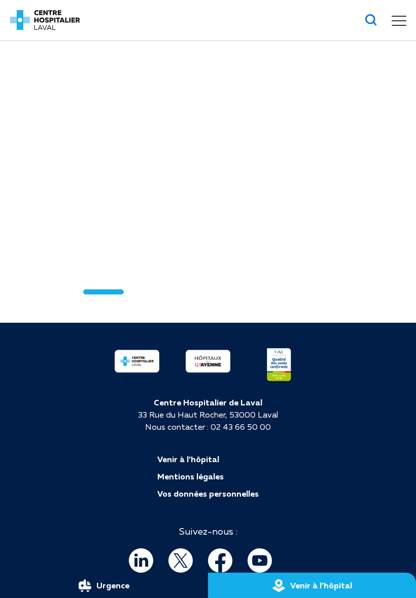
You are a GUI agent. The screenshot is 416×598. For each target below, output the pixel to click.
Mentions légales (190, 476)
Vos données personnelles (208, 494)
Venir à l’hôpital (188, 459)
